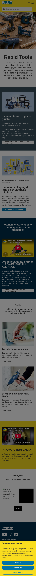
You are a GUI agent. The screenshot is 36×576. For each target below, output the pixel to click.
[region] (18, 558)
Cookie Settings (18, 572)
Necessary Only (18, 567)
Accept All (18, 562)
